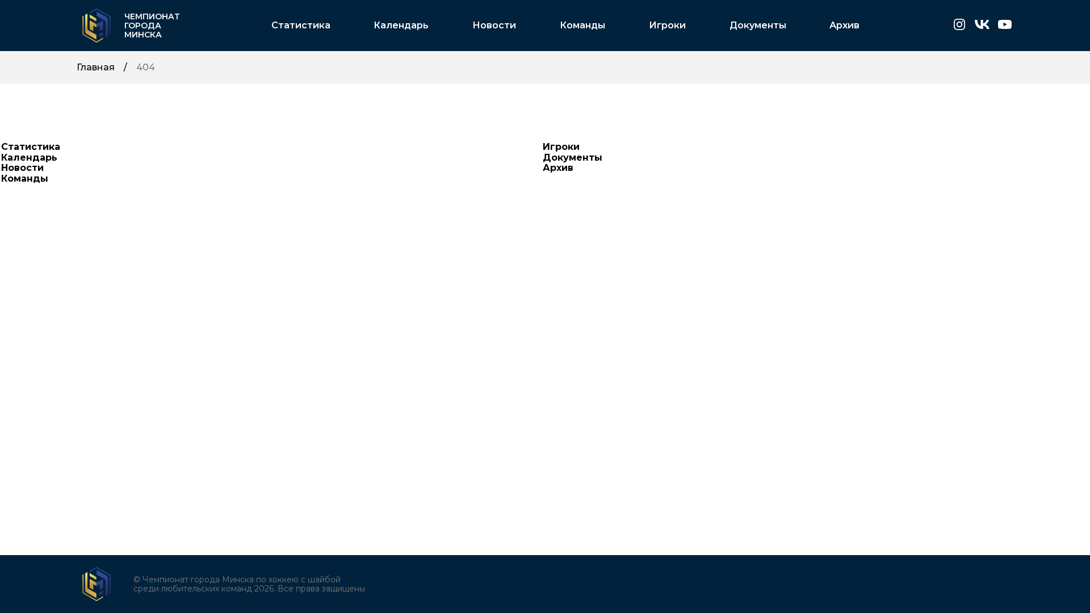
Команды (582, 25)
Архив (844, 25)
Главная (96, 67)
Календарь (401, 25)
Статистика (300, 25)
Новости (494, 25)
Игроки (667, 25)
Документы (758, 25)
